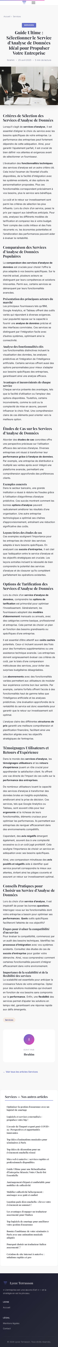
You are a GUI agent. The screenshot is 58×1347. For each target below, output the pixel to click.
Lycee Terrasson (21, 1283)
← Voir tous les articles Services (20, 1071)
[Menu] (33, 2)
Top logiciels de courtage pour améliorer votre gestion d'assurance (28, 1223)
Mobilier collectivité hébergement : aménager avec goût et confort (25, 1193)
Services (17, 16)
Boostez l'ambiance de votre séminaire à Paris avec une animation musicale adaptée (27, 1234)
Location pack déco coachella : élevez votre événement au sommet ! (29, 1203)
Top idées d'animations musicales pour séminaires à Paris (27, 1141)
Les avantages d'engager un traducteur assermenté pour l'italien (27, 1213)
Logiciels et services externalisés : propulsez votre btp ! (24, 1118)
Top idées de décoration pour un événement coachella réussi (23, 1151)
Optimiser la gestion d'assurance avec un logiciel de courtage (28, 1108)
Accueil (7, 16)
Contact (7, 1328)
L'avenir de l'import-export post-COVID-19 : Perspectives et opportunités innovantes (28, 1129)
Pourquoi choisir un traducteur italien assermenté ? (26, 1246)
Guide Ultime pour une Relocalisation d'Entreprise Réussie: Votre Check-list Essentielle (26, 1172)
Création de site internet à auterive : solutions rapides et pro (25, 1256)
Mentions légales (11, 1323)
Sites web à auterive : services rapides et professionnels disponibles (28, 1161)
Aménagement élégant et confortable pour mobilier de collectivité (28, 1184)
